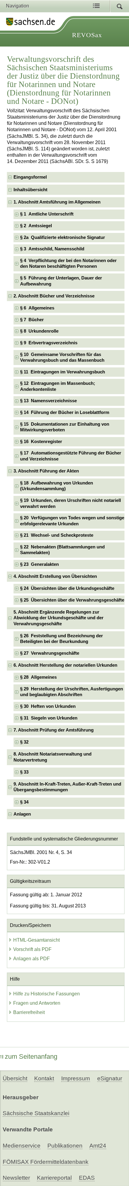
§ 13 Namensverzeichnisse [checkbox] (48, 400)
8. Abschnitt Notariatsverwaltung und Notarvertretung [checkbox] (53, 757)
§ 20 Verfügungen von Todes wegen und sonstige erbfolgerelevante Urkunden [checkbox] (72, 520)
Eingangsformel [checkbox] (30, 177)
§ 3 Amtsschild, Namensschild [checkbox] (52, 248)
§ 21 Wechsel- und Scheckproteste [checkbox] (56, 535)
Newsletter (16, 1178)
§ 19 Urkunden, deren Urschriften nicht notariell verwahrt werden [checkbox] (70, 503)
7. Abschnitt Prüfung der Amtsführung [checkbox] (54, 730)
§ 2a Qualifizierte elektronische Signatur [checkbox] (62, 237)
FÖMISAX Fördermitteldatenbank (45, 1162)
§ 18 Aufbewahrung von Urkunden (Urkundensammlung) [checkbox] (56, 486)
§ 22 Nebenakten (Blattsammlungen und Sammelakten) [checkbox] (62, 550)
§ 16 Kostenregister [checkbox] (41, 441)
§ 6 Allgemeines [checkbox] (37, 308)
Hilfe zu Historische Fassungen (46, 993)
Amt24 (97, 1145)
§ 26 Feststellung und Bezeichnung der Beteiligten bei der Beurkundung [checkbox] (61, 638)
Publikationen (64, 1145)
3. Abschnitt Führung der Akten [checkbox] (46, 471)
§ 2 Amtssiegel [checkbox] (36, 225)
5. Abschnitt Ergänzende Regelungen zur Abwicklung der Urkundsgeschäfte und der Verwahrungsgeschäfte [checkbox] (59, 618)
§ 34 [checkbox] (25, 802)
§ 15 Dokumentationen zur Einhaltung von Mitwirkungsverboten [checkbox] (64, 427)
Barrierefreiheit (29, 1012)
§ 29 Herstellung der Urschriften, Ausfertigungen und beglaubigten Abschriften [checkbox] (71, 692)
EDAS (87, 1178)
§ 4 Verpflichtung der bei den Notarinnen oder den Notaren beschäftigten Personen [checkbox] (68, 263)
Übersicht (15, 1078)
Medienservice (21, 1145)
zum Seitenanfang (31, 1056)
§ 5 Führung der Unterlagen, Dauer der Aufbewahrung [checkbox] (61, 281)
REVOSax (87, 35)
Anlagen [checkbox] (22, 814)
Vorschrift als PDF (32, 949)
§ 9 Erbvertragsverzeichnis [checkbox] (48, 342)
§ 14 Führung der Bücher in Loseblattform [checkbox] (64, 412)
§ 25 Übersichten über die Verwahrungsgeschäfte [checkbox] (72, 600)
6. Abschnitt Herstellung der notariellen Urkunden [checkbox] (65, 665)
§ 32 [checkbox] (25, 742)
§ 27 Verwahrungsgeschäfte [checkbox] (49, 653)
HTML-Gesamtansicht (36, 940)
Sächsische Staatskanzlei (36, 1113)
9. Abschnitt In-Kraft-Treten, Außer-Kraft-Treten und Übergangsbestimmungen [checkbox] (67, 787)
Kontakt (44, 1078)
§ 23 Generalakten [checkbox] (39, 564)
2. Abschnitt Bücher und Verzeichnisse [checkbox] (54, 296)
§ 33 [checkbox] (25, 772)
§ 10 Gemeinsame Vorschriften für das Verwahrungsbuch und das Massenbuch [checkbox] (62, 357)
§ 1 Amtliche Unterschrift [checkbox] (47, 214)
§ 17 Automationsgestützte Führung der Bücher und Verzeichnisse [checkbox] (70, 456)
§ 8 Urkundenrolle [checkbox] (39, 331)
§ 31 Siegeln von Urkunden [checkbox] (48, 718)
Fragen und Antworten (36, 1003)
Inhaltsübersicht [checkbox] (30, 189)
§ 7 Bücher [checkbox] (32, 319)
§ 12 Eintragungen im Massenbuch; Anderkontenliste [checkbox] (57, 386)
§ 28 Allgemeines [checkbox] (38, 677)
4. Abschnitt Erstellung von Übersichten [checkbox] (55, 576)
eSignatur (109, 1078)
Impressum (75, 1078)
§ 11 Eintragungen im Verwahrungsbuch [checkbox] (62, 372)
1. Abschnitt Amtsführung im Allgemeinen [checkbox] (57, 202)
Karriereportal (54, 1178)
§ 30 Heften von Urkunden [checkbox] (48, 706)
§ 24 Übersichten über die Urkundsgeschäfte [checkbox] (67, 588)
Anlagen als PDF (31, 958)
